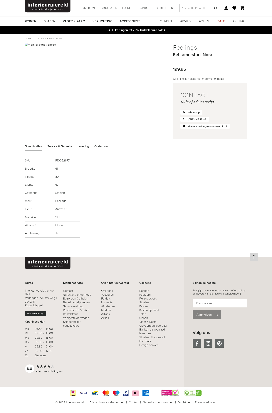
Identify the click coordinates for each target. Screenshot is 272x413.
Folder (127, 8)
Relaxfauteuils (148, 298)
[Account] (226, 8)
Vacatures (109, 8)
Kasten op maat (149, 310)
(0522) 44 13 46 (197, 119)
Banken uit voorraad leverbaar (152, 331)
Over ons (89, 8)
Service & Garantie (59, 146)
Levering (83, 146)
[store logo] (47, 6)
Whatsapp (194, 112)
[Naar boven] (254, 257)
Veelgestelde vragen (76, 318)
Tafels (142, 314)
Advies (185, 21)
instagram (208, 343)
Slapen (143, 318)
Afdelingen (165, 8)
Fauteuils (145, 294)
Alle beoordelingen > (50, 371)
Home (28, 38)
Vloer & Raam (148, 322)
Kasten (143, 306)
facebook (197, 343)
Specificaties (33, 146)
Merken (166, 21)
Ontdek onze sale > (153, 30)
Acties (204, 21)
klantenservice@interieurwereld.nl (207, 126)
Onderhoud (101, 146)
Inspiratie (144, 8)
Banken (144, 291)
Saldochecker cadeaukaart (71, 324)
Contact (240, 21)
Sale (221, 21)
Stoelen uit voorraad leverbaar (152, 339)
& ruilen (76, 310)
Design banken (149, 345)
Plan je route (33, 313)
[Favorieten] (234, 8)
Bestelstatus (70, 314)
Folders (106, 298)
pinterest (219, 343)
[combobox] (199, 8)
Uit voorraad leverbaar (153, 325)
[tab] (36, 146)
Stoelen (144, 302)
